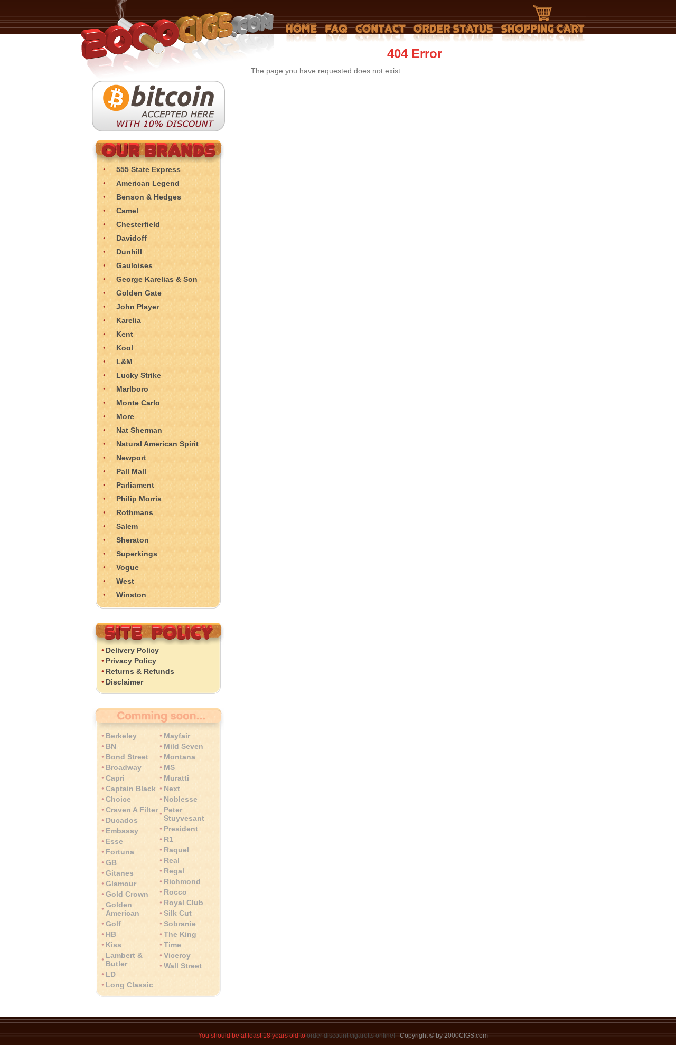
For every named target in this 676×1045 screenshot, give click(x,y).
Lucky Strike (138, 375)
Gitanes (120, 873)
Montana (179, 757)
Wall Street (183, 966)
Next (172, 788)
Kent (124, 334)
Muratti (176, 778)
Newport (131, 457)
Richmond (182, 881)
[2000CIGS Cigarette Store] (156, 78)
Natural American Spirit (157, 444)
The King (180, 934)
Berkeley (121, 736)
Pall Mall (131, 471)
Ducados (122, 820)
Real (172, 860)
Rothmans (134, 512)
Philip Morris (139, 499)
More (125, 416)
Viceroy (177, 955)
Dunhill (129, 252)
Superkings (136, 553)
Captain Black (131, 788)
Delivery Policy (132, 650)
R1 (168, 839)
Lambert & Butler (124, 959)
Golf (113, 923)
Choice (118, 799)
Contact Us (380, 33)
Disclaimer (124, 682)
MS (169, 767)
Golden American (122, 908)
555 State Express (148, 169)
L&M (124, 361)
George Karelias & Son (157, 279)
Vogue (127, 567)
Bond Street (127, 757)
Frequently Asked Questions (336, 33)
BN (111, 746)
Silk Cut (178, 913)
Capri (115, 778)
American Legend (148, 183)
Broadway (124, 767)
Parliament (135, 485)
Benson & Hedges (148, 197)
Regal (174, 871)
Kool (124, 348)
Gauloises (134, 265)
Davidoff (131, 238)
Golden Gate (139, 293)
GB (111, 862)
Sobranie (180, 923)
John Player (137, 306)
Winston (131, 595)
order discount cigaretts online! (352, 1035)
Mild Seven (183, 746)
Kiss (113, 944)
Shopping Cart (543, 24)
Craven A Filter (132, 809)
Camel (127, 210)
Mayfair (177, 736)
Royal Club (183, 902)
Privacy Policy (131, 661)
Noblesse (181, 799)
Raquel (176, 850)
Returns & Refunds (140, 671)
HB (111, 934)
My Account (453, 33)
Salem (127, 526)
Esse (114, 841)
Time (172, 944)
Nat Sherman (139, 430)
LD (111, 974)
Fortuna (120, 852)
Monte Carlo (138, 402)
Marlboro (132, 389)
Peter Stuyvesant (184, 813)
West (125, 581)
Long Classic (129, 985)
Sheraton (132, 540)
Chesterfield (138, 224)
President (181, 828)
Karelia (128, 320)
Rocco (175, 892)
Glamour (121, 883)
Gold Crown (127, 894)
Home (301, 33)
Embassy (122, 830)
